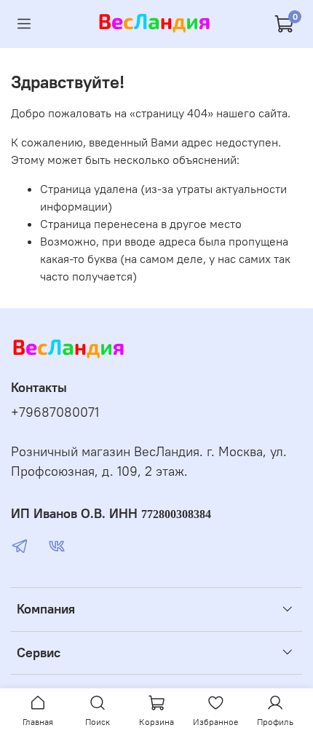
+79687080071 (55, 412)
